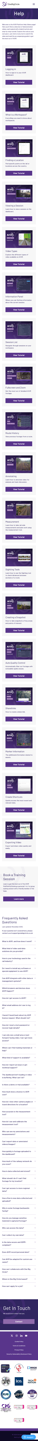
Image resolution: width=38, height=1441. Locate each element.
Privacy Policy (19, 1350)
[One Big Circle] (10, 4)
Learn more (19, 899)
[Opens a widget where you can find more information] (28, 1437)
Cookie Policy (19, 1341)
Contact (18, 1321)
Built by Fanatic (19, 1437)
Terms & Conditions (19, 1346)
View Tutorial (18, 82)
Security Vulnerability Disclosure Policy (19, 1354)
